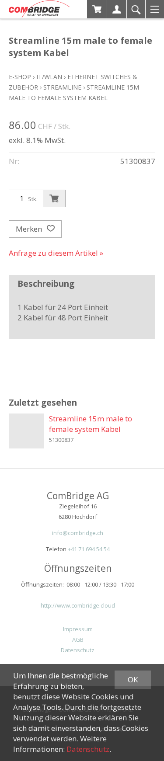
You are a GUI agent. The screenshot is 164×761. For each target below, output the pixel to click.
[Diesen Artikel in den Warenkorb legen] (54, 198)
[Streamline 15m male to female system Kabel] (26, 431)
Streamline (62, 87)
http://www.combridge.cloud (78, 605)
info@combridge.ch (77, 533)
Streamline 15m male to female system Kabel (90, 424)
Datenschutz (77, 650)
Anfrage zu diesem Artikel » (56, 253)
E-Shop (20, 77)
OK (133, 679)
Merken (30, 229)
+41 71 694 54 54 (89, 549)
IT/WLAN (49, 77)
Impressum (78, 629)
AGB (78, 639)
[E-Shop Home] (39, 9)
